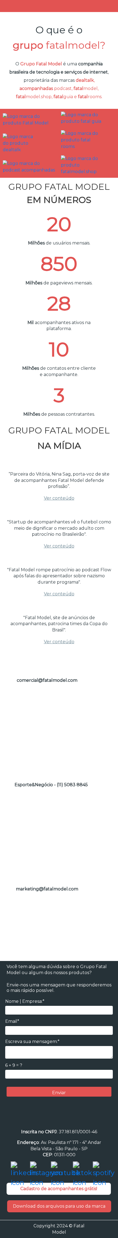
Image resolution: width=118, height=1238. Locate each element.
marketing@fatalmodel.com (47, 889)
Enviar (59, 1092)
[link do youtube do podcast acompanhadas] (29, 166)
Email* (12, 1021)
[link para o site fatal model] (29, 119)
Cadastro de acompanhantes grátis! (58, 1188)
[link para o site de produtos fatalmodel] (88, 164)
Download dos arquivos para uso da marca (59, 1206)
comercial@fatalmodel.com (47, 680)
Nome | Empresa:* (24, 1001)
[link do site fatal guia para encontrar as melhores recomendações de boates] (88, 117)
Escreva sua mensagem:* (32, 1041)
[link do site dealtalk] (21, 142)
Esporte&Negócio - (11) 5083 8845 (51, 784)
